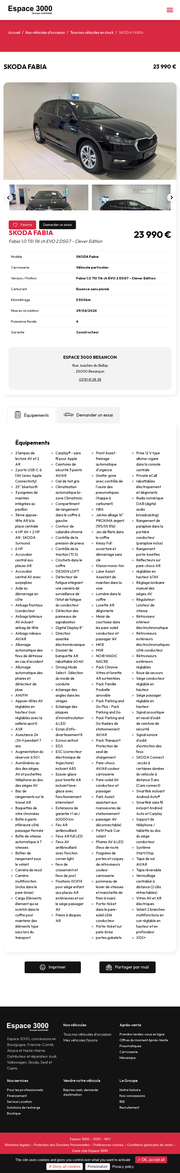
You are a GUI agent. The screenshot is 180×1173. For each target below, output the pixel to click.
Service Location (19, 1102)
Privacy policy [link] (123, 1167)
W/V (107, 1139)
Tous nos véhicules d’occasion (87, 1034)
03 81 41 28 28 (90, 379)
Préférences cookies (108, 1145)
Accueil (14, 32)
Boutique (14, 1113)
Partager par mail (131, 967)
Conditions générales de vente (149, 1145)
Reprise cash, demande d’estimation (80, 1092)
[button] (170, 10)
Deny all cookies (66, 1167)
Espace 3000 (79, 1139)
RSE (122, 1102)
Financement (17, 1096)
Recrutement (129, 1107)
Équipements (36, 415)
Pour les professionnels (25, 1090)
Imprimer (57, 967)
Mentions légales (17, 1145)
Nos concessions (132, 1096)
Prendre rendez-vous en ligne (142, 1034)
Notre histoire (130, 1090)
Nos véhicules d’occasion (45, 32)
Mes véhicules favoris (80, 1040)
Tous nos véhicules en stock (92, 32)
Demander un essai (57, 225)
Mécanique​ (128, 1058)
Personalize (98, 1167)
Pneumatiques (130, 1046)
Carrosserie (129, 1052)
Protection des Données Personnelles (62, 1145)
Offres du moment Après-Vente (144, 1040)
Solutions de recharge (23, 1107)
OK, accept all (153, 1160)
